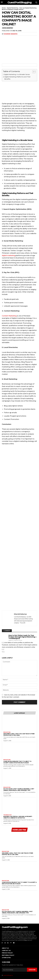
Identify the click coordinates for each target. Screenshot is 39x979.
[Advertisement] (19, 528)
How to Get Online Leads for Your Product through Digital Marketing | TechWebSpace (22, 637)
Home (4, 8)
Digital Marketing (12, 8)
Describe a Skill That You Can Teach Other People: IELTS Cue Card (19, 734)
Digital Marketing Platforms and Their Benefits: (17, 78)
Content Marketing (9, 316)
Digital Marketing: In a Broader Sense (17, 74)
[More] (21, 38)
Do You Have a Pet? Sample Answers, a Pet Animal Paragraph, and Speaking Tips (18, 789)
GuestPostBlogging (8, 975)
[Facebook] (4, 38)
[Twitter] (8, 38)
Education (6, 732)
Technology (7, 815)
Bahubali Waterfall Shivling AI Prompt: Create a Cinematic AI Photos (17, 817)
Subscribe (32, 969)
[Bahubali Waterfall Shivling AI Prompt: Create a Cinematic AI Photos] (19, 806)
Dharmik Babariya (10, 34)
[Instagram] (5, 943)
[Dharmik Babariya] (8, 618)
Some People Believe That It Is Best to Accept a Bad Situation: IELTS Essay (17, 762)
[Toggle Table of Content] (33, 71)
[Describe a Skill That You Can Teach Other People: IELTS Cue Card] (19, 723)
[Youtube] (14, 943)
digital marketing (8, 255)
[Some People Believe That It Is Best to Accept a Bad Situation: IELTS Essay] (19, 751)
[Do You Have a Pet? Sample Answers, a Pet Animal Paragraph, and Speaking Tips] (19, 779)
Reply (3, 651)
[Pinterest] (12, 38)
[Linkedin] (8, 943)
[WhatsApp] (17, 38)
